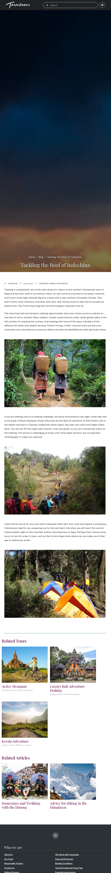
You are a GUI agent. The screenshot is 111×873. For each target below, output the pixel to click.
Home (32, 257)
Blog (41, 257)
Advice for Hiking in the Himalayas (68, 805)
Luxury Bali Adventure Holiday (67, 688)
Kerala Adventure (15, 741)
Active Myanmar (14, 686)
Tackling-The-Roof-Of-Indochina (64, 257)
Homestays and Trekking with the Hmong (21, 805)
